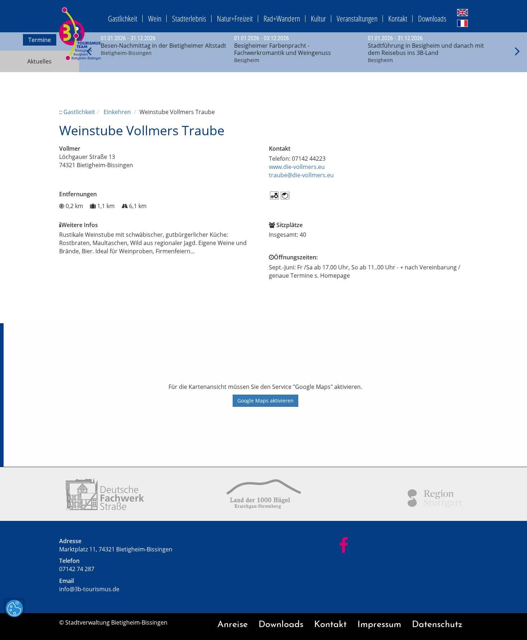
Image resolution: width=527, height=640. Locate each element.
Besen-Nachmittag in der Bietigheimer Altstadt (163, 46)
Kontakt (397, 18)
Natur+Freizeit (235, 18)
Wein (154, 18)
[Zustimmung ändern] (14, 608)
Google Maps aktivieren (265, 400)
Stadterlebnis (189, 18)
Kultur (318, 18)
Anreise (232, 624)
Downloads (432, 18)
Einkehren (117, 112)
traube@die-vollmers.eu (301, 175)
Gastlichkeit (122, 18)
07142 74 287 (76, 569)
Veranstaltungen (357, 18)
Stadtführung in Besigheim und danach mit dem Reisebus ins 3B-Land (426, 49)
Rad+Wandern (282, 18)
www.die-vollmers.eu (297, 167)
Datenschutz (437, 624)
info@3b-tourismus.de (89, 589)
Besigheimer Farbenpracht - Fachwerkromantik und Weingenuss (282, 49)
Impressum (379, 624)
